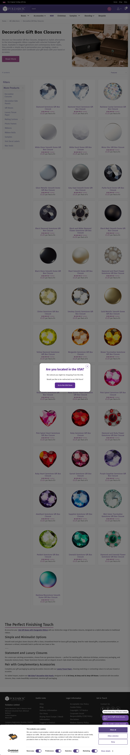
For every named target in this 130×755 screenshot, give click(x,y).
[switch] (58, 751)
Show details (105, 751)
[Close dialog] (87, 366)
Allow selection (113, 736)
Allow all (113, 730)
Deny (113, 742)
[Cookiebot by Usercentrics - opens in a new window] (13, 751)
